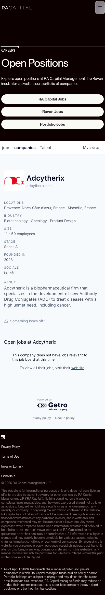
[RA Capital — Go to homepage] (17, 7)
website (77, 368)
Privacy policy (41, 418)
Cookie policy (65, 418)
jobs (6, 147)
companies (25, 147)
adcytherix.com (39, 185)
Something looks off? (27, 321)
